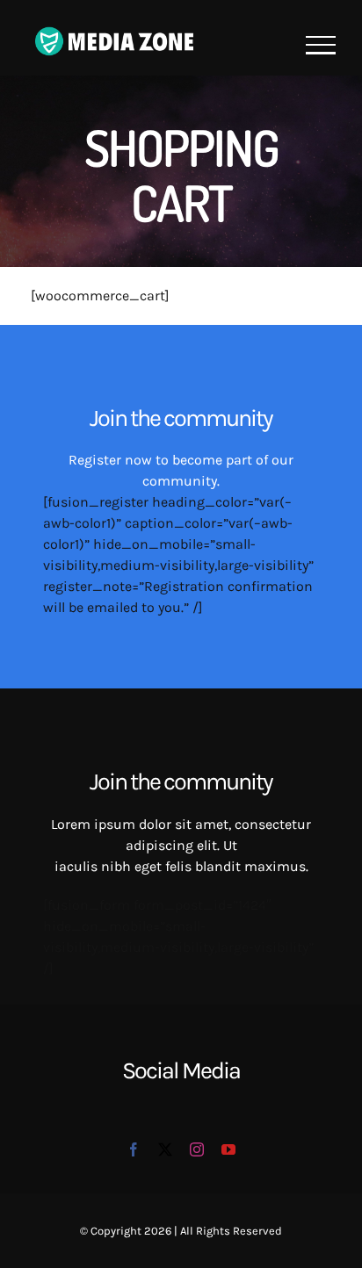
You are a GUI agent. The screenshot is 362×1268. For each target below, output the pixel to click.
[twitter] (165, 1149)
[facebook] (134, 1149)
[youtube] (228, 1149)
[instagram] (197, 1149)
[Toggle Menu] (320, 45)
